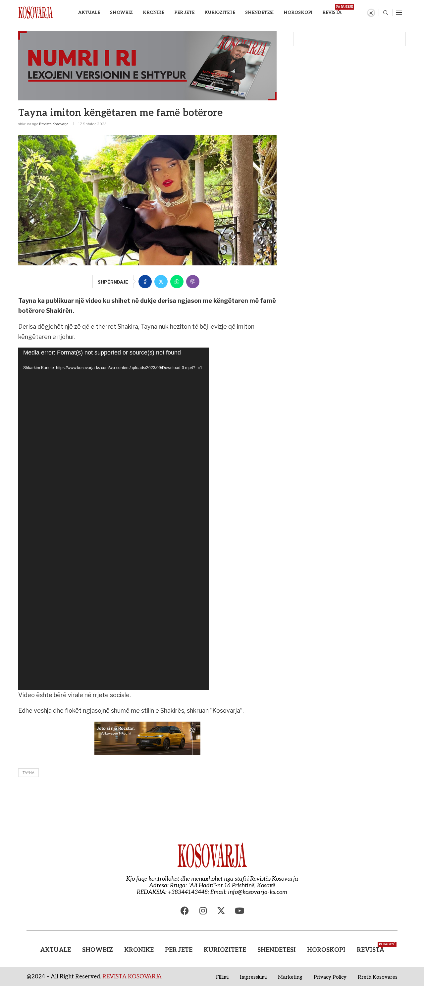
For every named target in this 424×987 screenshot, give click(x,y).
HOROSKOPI (298, 12)
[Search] (385, 13)
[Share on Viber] (192, 281)
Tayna (28, 772)
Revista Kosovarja (54, 124)
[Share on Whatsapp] (177, 281)
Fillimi (222, 977)
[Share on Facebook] (145, 281)
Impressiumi (253, 977)
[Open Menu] (399, 13)
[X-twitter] (221, 910)
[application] (113, 519)
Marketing (290, 977)
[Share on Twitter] (161, 281)
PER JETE (184, 12)
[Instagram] (203, 910)
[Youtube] (239, 910)
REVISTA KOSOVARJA (132, 976)
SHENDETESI (259, 12)
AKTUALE (89, 12)
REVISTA (332, 10)
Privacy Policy (330, 977)
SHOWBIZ (121, 12)
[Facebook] (185, 910)
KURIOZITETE (219, 12)
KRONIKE (153, 12)
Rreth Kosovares (378, 977)
